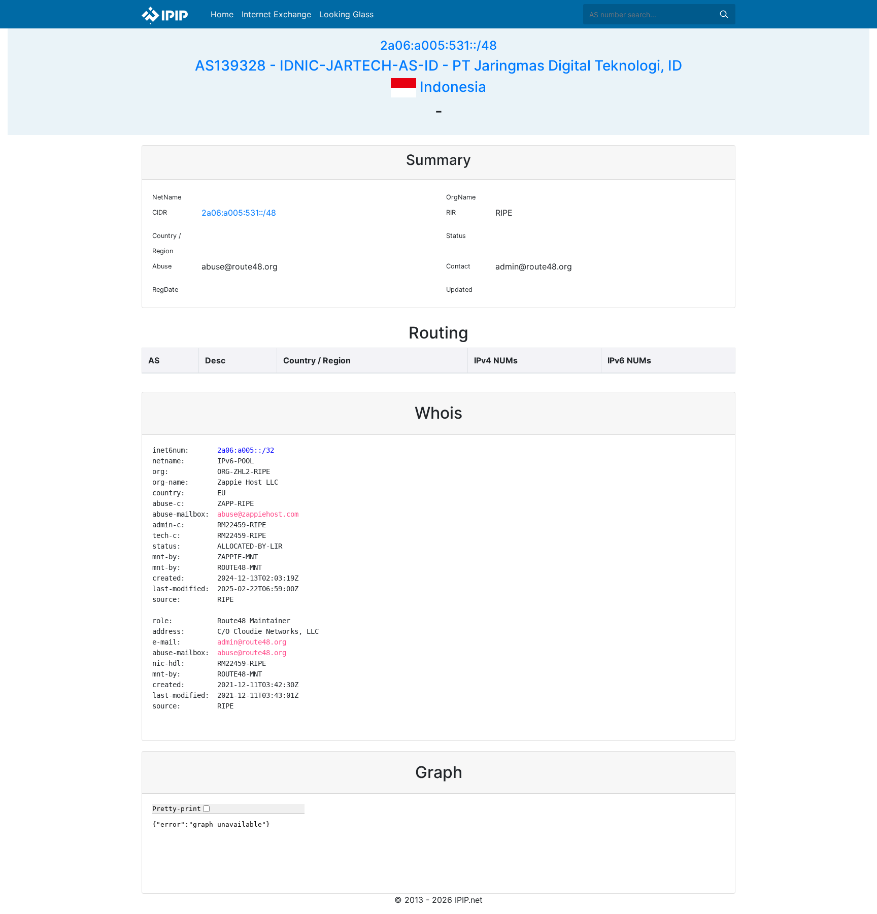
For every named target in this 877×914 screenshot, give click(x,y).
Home (222, 14)
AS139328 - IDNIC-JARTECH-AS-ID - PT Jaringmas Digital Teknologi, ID (438, 65)
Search (723, 14)
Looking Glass (346, 14)
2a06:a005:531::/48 (438, 45)
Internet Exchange (276, 14)
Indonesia (451, 86)
